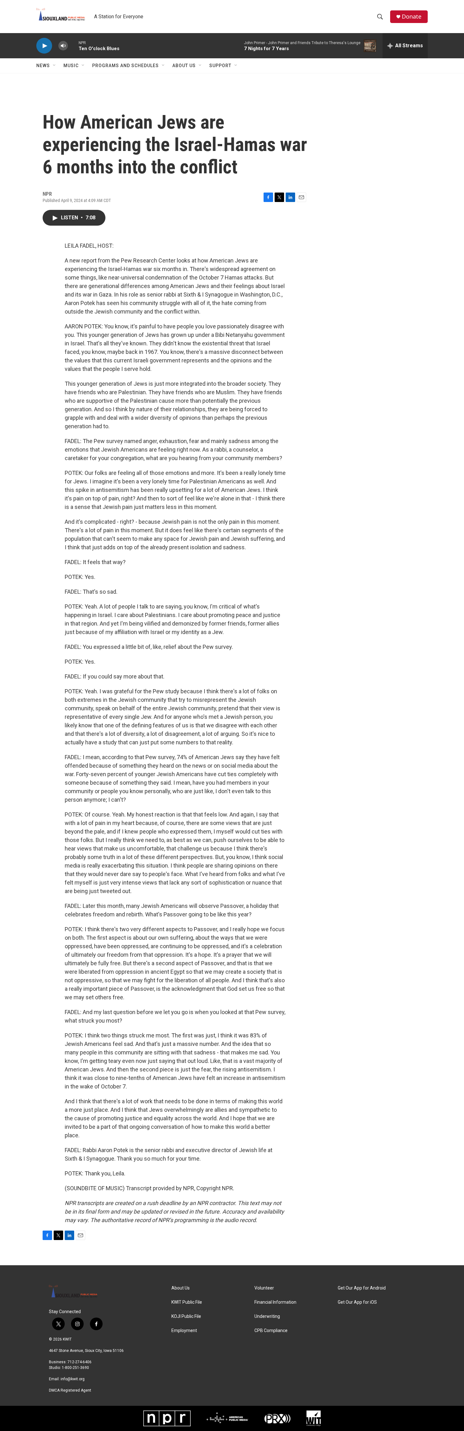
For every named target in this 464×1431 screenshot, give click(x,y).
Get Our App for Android (362, 1288)
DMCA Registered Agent (70, 1390)
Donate (411, 16)
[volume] (63, 46)
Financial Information (275, 1302)
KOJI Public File (186, 1316)
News (43, 65)
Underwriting (267, 1316)
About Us (184, 65)
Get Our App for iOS (357, 1302)
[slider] (73, 45)
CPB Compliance (271, 1330)
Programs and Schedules (125, 65)
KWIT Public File (186, 1302)
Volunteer (264, 1288)
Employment (184, 1330)
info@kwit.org (73, 1379)
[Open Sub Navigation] (54, 65)
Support (220, 65)
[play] (44, 45)
